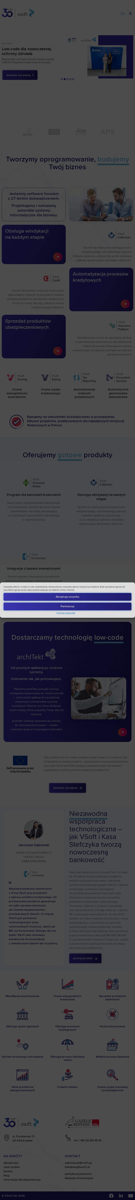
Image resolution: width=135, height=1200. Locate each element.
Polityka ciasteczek (66, 613)
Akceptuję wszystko (67, 596)
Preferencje (68, 606)
